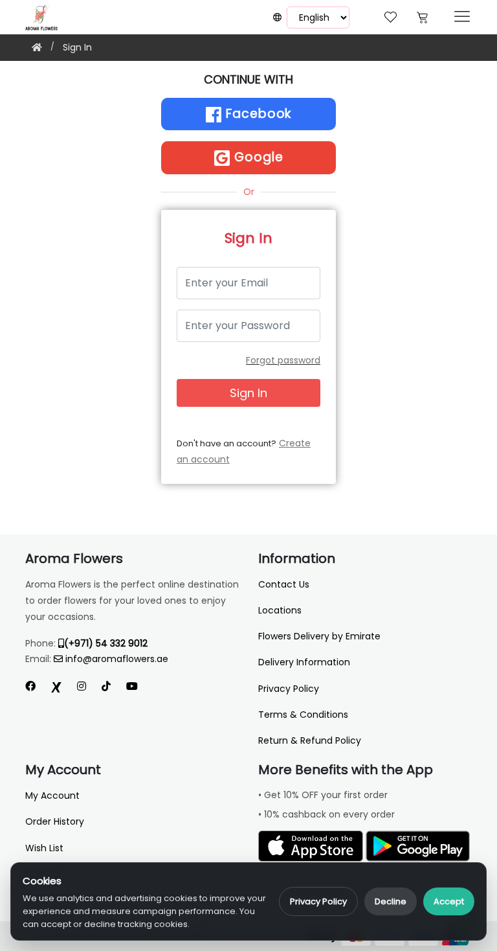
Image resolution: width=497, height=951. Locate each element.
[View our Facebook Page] (30, 686)
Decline (390, 901)
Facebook (257, 113)
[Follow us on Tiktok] (106, 686)
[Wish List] (390, 16)
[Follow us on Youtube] (137, 686)
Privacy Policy (318, 901)
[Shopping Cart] (422, 16)
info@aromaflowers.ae (116, 658)
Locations (280, 610)
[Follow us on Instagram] (81, 686)
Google (256, 157)
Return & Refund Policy (309, 740)
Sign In (77, 47)
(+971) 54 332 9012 (106, 643)
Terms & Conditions (303, 714)
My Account (52, 795)
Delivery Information (304, 662)
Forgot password (283, 360)
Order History (54, 821)
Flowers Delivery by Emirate (319, 636)
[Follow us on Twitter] (56, 686)
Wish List (44, 848)
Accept (449, 901)
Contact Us (283, 584)
